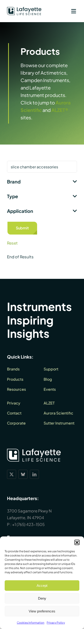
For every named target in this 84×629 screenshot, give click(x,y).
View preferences (42, 611)
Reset (12, 242)
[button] (77, 542)
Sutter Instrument (59, 423)
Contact (14, 413)
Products (15, 379)
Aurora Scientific (58, 413)
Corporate (16, 423)
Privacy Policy (56, 622)
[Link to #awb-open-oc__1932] (73, 11)
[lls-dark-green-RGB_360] (24, 8)
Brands (13, 368)
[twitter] (11, 474)
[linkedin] (34, 474)
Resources (16, 389)
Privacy (13, 403)
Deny (42, 598)
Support (51, 368)
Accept (42, 586)
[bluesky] (23, 474)
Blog (48, 379)
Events (50, 389)
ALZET (49, 403)
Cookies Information (30, 622)
